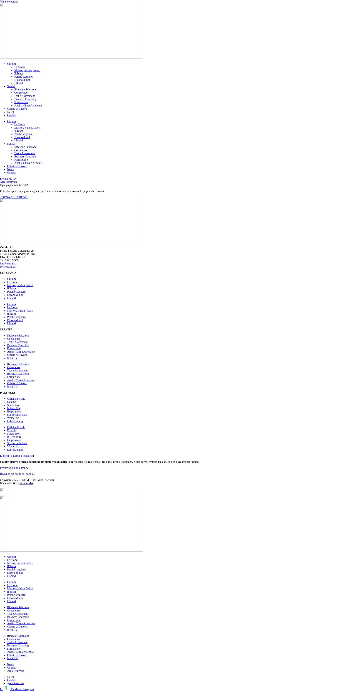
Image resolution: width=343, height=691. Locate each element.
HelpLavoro (14, 411)
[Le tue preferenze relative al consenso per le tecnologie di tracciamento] (6, 687)
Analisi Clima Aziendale (28, 105)
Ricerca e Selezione (25, 89)
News (10, 111)
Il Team (18, 73)
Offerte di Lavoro (17, 108)
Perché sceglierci (23, 76)
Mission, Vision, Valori (27, 70)
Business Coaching (25, 99)
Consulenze (21, 92)
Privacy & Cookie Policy (14, 467)
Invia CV (12, 357)
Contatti (11, 115)
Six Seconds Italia (17, 414)
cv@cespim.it (7, 266)
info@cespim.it (8, 263)
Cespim (11, 63)
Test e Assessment (24, 95)
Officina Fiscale (16, 398)
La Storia (19, 66)
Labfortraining (15, 421)
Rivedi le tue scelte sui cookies (17, 473)
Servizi (11, 86)
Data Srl (11, 401)
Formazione (21, 102)
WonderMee (26, 483)
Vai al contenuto (9, 1)
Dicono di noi (22, 79)
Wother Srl (13, 417)
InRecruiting (14, 408)
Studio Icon (13, 405)
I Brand (18, 83)
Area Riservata (15, 670)
